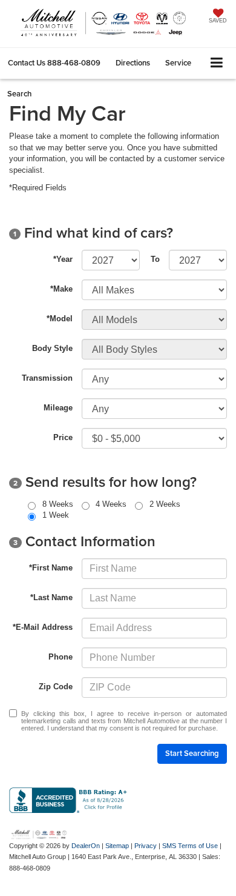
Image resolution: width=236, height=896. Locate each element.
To (155, 259)
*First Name (51, 567)
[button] (54, 62)
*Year (63, 259)
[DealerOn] (39, 833)
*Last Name (51, 597)
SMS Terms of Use (190, 845)
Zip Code (56, 686)
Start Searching (192, 753)
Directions (133, 63)
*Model (60, 318)
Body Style (52, 348)
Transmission (47, 378)
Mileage (58, 407)
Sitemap (117, 845)
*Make (61, 288)
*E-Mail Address (43, 627)
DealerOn (85, 845)
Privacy (145, 845)
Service (178, 63)
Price (63, 437)
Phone (60, 656)
